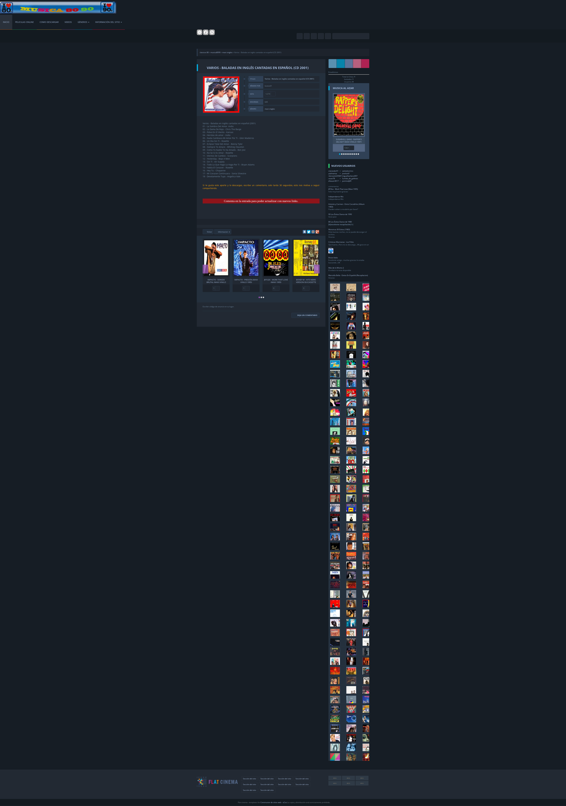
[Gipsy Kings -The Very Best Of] (351, 559)
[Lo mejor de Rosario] (351, 540)
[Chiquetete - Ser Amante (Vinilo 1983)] (351, 501)
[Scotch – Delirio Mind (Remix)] (367, 290)
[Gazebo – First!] (335, 386)
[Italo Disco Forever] (335, 377)
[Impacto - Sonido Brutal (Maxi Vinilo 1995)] (216, 257)
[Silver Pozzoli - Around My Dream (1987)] (351, 425)
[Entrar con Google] (212, 32)
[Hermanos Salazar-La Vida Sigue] (367, 530)
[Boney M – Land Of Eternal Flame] (367, 731)
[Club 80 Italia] (351, 463)
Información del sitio (107, 22)
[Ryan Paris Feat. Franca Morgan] (351, 444)
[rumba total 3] (367, 549)
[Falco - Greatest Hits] (367, 348)
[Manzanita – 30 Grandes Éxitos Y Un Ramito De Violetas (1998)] (351, 578)
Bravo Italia (333, 257)
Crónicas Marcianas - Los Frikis (341, 242)
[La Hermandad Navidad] (367, 511)
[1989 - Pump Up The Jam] (367, 626)
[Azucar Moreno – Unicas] (335, 540)
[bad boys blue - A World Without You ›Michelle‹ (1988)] (351, 607)
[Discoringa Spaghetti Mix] (335, 482)
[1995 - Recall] (367, 616)
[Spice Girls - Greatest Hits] (335, 338)
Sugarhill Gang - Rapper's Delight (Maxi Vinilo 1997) (349, 140)
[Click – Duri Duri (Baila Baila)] (335, 396)
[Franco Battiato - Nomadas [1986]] (335, 434)
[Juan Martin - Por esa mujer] (351, 597)
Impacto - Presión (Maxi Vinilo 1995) (246, 280)
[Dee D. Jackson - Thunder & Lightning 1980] (351, 645)
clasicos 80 (204, 52)
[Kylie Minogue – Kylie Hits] (367, 722)
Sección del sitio (249, 778)
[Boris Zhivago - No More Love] (367, 377)
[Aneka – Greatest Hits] (335, 319)
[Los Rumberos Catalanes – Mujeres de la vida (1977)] (367, 578)
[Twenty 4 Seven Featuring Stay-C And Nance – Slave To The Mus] (351, 760)
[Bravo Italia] (335, 425)
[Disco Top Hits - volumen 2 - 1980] (335, 655)
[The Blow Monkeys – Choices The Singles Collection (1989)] (351, 741)
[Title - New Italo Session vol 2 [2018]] (351, 367)
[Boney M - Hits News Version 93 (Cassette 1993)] (306, 257)
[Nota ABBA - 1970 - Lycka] (335, 664)
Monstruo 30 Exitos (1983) (339, 229)
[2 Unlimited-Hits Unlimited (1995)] (351, 750)
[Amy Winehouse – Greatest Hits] (335, 310)
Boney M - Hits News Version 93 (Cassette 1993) (306, 280)
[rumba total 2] (335, 559)
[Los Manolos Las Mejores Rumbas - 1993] (351, 511)
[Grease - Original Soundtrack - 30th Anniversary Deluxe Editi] (335, 702)
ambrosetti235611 (334, 176)
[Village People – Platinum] (367, 712)
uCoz (285, 802)
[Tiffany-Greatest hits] (351, 319)
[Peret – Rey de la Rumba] (335, 607)
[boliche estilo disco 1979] (351, 655)
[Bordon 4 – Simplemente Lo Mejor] (335, 530)
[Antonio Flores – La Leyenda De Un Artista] (351, 530)
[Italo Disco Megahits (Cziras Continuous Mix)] (335, 367)
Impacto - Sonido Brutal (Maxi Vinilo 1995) (216, 280)
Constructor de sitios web (270, 802)
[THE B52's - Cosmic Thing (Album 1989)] (351, 674)
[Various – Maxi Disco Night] (367, 674)
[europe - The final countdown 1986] (335, 712)
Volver (209, 232)
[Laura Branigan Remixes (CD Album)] (367, 635)
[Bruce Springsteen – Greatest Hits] (367, 329)
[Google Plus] (317, 232)
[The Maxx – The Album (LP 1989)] (335, 760)
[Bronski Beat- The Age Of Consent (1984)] (367, 693)
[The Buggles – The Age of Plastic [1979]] (367, 750)
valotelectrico (347, 171)
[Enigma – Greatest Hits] (367, 319)
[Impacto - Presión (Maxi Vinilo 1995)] (246, 257)
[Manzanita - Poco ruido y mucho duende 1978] (367, 597)
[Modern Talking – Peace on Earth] (335, 290)
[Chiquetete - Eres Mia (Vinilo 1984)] (367, 501)
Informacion (223, 232)
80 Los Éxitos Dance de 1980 (340, 222)
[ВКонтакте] (304, 232)
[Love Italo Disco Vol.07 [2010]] (367, 396)
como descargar (49, 22)
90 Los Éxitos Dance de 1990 (340, 214)
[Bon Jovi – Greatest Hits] (335, 329)
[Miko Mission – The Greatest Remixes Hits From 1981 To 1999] (335, 453)
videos (68, 22)
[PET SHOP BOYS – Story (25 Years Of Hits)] (351, 310)
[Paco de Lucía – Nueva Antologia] (335, 549)
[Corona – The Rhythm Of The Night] (351, 731)
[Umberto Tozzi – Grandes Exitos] (367, 463)
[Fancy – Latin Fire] (351, 386)
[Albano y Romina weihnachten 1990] (367, 482)
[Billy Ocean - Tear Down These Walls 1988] (367, 645)
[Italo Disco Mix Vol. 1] (335, 444)
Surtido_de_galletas (350, 178)
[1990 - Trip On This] (351, 626)
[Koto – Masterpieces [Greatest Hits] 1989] (367, 300)
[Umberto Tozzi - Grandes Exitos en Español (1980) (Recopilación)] (335, 357)
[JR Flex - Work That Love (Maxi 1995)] (276, 257)
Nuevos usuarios (343, 165)
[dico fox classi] (335, 415)
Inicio (6, 22)
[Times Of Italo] (367, 434)
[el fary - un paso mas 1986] (335, 597)
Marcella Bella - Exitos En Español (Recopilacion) (348, 275)
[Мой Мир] (313, 232)
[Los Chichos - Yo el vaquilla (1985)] (335, 520)
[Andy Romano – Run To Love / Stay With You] (351, 357)
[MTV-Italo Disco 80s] (367, 425)
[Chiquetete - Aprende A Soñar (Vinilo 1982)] (335, 501)
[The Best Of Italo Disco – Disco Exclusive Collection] (351, 482)
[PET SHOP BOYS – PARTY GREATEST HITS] (367, 310)
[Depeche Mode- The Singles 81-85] (367, 760)
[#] (333, 63)
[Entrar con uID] (199, 32)
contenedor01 (332, 171)
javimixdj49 (346, 181)
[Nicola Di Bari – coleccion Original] (351, 434)
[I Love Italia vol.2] (335, 463)
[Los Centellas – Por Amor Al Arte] (367, 540)
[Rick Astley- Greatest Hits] (351, 338)
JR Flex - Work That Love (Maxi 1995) (276, 280)
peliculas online (24, 22)
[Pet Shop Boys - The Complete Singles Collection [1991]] (351, 693)
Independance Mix (335, 196)
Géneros (82, 22)
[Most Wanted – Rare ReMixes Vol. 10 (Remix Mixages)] (367, 415)
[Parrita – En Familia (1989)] (335, 578)
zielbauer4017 (333, 181)
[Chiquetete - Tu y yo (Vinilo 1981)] (367, 492)
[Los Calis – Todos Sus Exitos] (367, 568)
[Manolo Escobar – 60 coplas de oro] (351, 568)
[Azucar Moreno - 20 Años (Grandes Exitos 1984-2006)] (367, 520)
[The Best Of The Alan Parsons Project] (351, 722)
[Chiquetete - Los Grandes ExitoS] (335, 511)
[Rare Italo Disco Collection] (367, 357)
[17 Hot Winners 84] (367, 655)
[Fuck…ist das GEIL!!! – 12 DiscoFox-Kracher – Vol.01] (351, 415)
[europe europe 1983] (367, 702)
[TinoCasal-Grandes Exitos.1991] (335, 472)
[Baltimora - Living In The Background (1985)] (351, 453)
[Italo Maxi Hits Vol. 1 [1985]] (351, 405)
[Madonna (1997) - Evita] (367, 683)
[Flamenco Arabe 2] (351, 587)
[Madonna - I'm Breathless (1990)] (335, 683)
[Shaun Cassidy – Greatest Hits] (351, 348)
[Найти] (366, 36)
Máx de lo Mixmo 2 (336, 268)
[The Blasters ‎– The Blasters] (335, 635)
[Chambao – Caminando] (351, 520)
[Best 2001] (351, 616)
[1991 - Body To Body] (335, 626)
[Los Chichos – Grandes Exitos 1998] (335, 568)
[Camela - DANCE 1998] (351, 492)
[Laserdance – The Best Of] (335, 731)
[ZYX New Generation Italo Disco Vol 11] (351, 396)
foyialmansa (332, 173)
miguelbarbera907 (349, 176)
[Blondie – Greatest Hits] (367, 338)
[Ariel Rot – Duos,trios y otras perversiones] (351, 712)
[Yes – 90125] (351, 702)
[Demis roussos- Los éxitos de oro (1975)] (367, 405)
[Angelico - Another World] (351, 290)
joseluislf (345, 173)
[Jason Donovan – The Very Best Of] (335, 741)
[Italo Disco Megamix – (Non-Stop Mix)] (351, 472)
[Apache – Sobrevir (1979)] (367, 559)
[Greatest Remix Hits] (335, 616)
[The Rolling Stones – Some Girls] (335, 722)
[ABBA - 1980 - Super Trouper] (351, 664)
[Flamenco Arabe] (335, 587)
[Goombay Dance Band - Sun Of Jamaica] (335, 693)
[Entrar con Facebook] (206, 32)
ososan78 (331, 178)
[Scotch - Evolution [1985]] (367, 453)
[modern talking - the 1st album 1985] (351, 683)
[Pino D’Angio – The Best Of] (367, 444)
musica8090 (215, 52)
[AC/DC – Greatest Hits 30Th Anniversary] (351, 329)
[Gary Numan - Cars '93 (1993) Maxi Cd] (335, 645)
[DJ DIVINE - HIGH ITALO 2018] (367, 367)
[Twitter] (309, 232)
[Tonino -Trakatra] (351, 549)
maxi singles (227, 52)
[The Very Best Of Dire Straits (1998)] (367, 607)
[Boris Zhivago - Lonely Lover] (367, 386)
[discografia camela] (335, 492)
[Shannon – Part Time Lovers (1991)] (367, 741)
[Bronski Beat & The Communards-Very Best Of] (335, 674)
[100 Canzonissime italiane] (351, 377)
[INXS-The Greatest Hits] (335, 348)
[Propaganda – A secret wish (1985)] (335, 750)
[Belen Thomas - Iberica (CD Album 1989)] (351, 635)
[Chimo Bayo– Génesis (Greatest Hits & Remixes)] (351, 300)
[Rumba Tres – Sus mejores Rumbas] (367, 587)
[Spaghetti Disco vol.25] (335, 405)
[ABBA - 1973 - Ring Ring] (367, 664)
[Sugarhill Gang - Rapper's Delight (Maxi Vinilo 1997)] (349, 115)
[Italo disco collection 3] (367, 472)
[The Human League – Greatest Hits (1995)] (335, 300)
